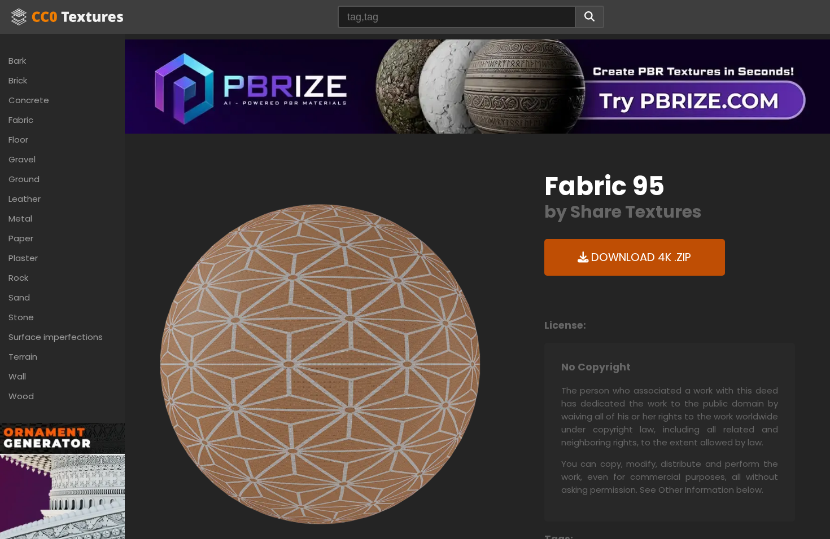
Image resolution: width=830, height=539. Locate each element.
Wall (17, 376)
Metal (20, 218)
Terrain (22, 357)
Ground (24, 179)
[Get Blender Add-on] (62, 515)
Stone (21, 317)
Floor (18, 139)
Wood (21, 396)
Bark (17, 61)
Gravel (22, 159)
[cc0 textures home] (67, 16)
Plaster (23, 258)
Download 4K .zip (639, 257)
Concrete (28, 100)
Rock (18, 278)
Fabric (20, 120)
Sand (19, 297)
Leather (24, 199)
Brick (17, 80)
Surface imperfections (55, 337)
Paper (20, 238)
